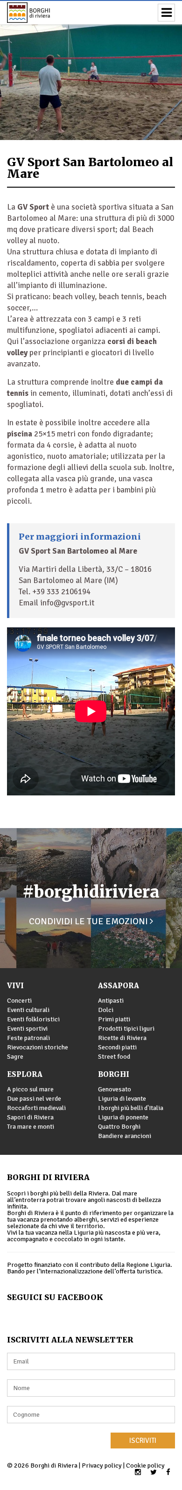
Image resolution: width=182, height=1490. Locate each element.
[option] (91, 70)
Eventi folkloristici (33, 1019)
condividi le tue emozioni (89, 921)
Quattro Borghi (119, 1127)
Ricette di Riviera (122, 1038)
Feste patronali (28, 1038)
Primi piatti (114, 1019)
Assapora (118, 985)
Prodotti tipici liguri (126, 1029)
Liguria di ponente (123, 1117)
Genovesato (114, 1089)
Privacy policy (102, 1465)
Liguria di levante (122, 1099)
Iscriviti (142, 1440)
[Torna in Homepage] (42, 12)
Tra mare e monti (30, 1127)
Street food (114, 1057)
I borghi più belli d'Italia (130, 1108)
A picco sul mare (30, 1089)
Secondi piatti (117, 1047)
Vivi (15, 985)
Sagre (15, 1057)
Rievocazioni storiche (37, 1047)
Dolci (105, 1010)
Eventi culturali (28, 1010)
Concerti (19, 1001)
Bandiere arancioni (124, 1136)
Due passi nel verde (34, 1099)
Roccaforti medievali (36, 1108)
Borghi (113, 1074)
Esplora (24, 1074)
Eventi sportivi (27, 1029)
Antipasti (111, 1001)
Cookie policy (145, 1465)
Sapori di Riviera (30, 1117)
